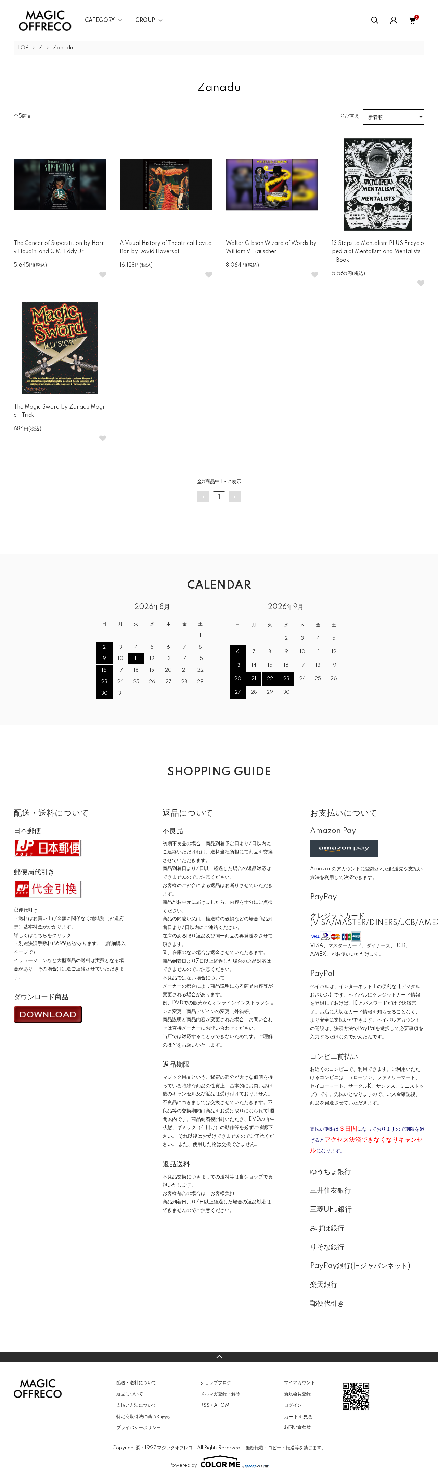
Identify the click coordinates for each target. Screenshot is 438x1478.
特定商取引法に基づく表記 (143, 1416)
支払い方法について (136, 1405)
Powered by (183, 1465)
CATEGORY (100, 20)
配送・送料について (136, 1382)
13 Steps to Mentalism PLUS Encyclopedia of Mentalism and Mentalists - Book (378, 252)
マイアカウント (299, 1382)
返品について (129, 1394)
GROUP (145, 20)
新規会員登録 (297, 1394)
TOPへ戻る (219, 1357)
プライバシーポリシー (138, 1427)
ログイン (293, 1405)
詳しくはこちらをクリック (42, 935)
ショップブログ (215, 1382)
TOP (23, 48)
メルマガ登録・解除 (220, 1394)
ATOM (221, 1405)
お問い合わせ (297, 1427)
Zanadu (63, 48)
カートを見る (298, 1416)
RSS (204, 1405)
